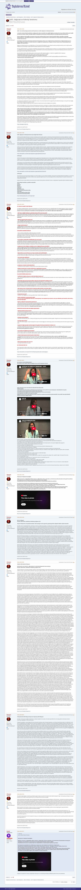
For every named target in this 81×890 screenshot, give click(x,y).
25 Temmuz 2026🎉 (72, 12)
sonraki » (73, 22)
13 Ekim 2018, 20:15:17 (20, 831)
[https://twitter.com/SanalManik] (7, 41)
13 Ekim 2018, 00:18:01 (20, 562)
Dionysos (9, 29)
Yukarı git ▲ (74, 888)
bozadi (8, 831)
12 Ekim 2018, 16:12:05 (20, 28)
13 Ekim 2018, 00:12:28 (20, 517)
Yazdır (74, 25)
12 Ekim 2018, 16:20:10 (20, 204)
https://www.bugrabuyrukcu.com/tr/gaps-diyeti (26, 195)
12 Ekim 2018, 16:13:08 (20, 132)
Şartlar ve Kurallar (69, 888)
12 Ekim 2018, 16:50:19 (20, 360)
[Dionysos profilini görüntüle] (7, 21)
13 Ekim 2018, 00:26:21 (20, 714)
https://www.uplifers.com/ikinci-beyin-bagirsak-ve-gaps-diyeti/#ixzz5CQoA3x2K (31, 171)
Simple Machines (12, 888)
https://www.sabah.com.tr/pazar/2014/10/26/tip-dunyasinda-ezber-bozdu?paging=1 (32, 351)
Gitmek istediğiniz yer (56, 881)
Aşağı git (7, 25)
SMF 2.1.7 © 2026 (7, 888)
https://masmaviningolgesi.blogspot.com (23, 129)
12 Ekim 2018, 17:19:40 (20, 474)
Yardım (64, 888)
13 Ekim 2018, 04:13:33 (20, 794)
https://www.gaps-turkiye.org (22, 124)
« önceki (69, 22)
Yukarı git (8, 877)
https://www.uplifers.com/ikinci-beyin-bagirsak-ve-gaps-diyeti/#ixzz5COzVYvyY (31, 153)
